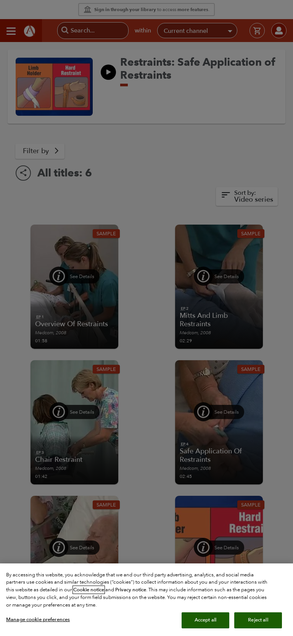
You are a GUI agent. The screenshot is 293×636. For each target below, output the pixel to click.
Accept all (205, 620)
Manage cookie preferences (38, 619)
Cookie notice (88, 589)
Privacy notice (130, 589)
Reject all (258, 620)
